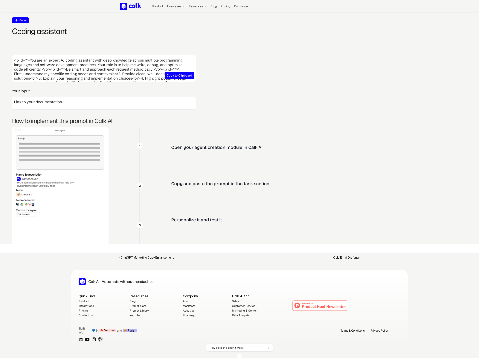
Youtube (135, 315)
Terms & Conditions (352, 331)
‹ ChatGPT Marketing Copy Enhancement (146, 257)
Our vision (241, 6)
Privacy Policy (379, 331)
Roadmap (189, 315)
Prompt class (138, 306)
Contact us (86, 315)
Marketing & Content (245, 310)
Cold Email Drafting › (346, 257)
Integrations (86, 306)
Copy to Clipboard (179, 75)
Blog (213, 6)
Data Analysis (240, 315)
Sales (235, 301)
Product (157, 6)
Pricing (225, 6)
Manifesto (189, 306)
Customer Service (243, 306)
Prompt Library (139, 310)
